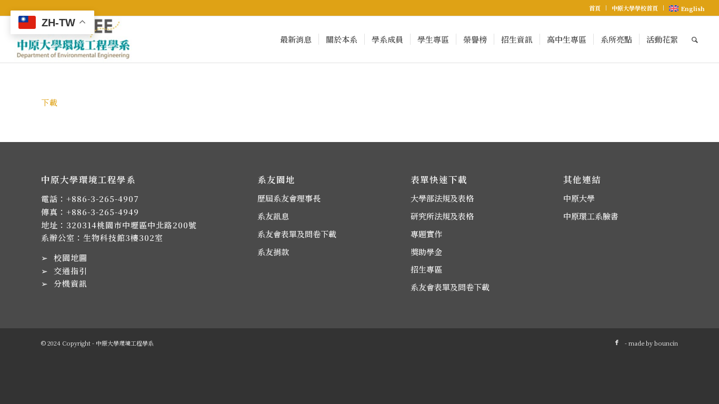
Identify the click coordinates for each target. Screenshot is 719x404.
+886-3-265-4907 (102, 198)
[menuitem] (595, 8)
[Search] (695, 39)
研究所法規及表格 (442, 215)
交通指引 (70, 270)
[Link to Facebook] (617, 342)
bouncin (666, 343)
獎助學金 (426, 251)
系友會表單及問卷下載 (296, 233)
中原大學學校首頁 (635, 8)
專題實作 (426, 233)
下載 (49, 102)
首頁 (595, 8)
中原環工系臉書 (590, 215)
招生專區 (426, 269)
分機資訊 (70, 283)
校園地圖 (70, 257)
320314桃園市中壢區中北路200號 (131, 224)
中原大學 (579, 198)
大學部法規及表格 (442, 198)
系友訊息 (273, 215)
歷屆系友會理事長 (289, 198)
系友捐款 (273, 251)
